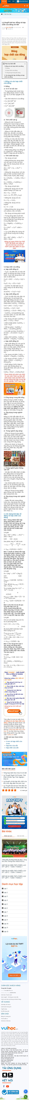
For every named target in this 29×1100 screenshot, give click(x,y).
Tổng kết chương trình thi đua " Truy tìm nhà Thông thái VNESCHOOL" (14, 860)
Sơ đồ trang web (5, 1011)
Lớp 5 (6, 904)
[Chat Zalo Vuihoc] (26, 1091)
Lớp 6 (6, 908)
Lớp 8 (6, 916)
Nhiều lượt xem (8, 836)
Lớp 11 (6, 928)
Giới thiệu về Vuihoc (6, 1004)
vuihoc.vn (10, 734)
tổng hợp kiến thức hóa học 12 (14, 730)
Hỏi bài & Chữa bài (5, 1020)
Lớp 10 (6, 924)
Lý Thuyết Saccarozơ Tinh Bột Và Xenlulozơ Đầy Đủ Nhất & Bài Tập (15, 786)
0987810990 (13, 992)
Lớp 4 (6, 900)
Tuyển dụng (4, 1009)
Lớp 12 (11, 29)
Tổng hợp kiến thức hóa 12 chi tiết (15, 773)
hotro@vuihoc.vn (8, 990)
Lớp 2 (6, 892)
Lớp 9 (6, 920)
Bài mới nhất (20, 836)
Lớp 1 (5, 888)
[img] (14, 10)
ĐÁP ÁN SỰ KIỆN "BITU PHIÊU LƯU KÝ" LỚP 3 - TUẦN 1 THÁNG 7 (14, 866)
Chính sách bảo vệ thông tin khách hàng (11, 999)
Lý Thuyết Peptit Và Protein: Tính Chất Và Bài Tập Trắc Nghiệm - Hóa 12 (14, 777)
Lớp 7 (6, 912)
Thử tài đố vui (4, 1018)
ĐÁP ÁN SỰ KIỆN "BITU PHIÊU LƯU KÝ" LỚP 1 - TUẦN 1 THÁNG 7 (14, 877)
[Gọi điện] (26, 1097)
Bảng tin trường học (6, 1016)
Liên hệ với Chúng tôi (6, 1006)
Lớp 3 (6, 896)
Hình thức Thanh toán (6, 995)
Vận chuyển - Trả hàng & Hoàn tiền (9, 997)
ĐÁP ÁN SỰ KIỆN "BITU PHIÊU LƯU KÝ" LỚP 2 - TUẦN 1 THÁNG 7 (14, 871)
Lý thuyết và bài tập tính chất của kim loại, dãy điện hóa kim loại (15, 782)
